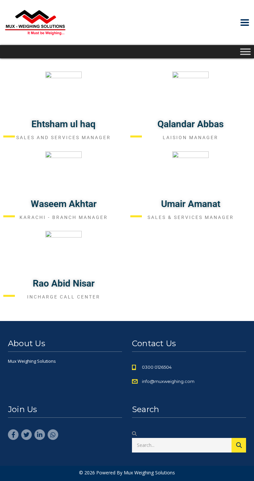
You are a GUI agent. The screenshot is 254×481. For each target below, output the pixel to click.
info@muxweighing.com (168, 381)
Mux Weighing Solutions (149, 472)
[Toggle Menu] (245, 51)
